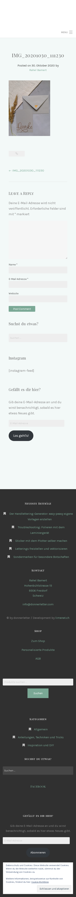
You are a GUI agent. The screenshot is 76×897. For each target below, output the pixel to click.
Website (13, 293)
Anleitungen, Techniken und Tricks (41, 737)
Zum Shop (38, 641)
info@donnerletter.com (38, 604)
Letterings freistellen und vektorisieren (41, 548)
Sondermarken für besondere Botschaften (41, 557)
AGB (38, 658)
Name (13, 264)
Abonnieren (38, 852)
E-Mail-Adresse (18, 279)
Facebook (38, 786)
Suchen (38, 693)
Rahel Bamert (38, 70)
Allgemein (41, 729)
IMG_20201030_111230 (26, 170)
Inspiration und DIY (41, 745)
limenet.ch (62, 618)
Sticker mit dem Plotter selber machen (41, 540)
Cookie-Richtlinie (40, 882)
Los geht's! (21, 435)
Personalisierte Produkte (38, 650)
